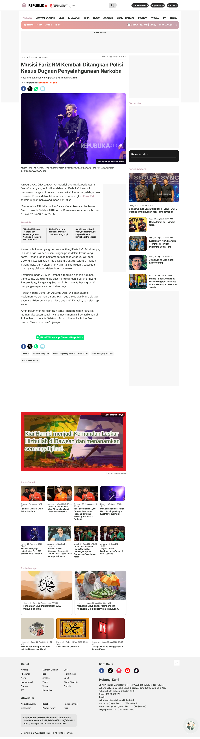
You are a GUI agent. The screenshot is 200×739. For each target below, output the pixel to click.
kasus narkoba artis (30, 360)
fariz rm (25, 353)
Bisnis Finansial (125, 18)
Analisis (46, 678)
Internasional (27, 682)
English (67, 686)
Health (39, 24)
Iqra (44, 674)
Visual (45, 686)
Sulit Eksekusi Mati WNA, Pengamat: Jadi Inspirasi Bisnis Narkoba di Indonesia (85, 233)
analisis (108, 18)
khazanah (74, 18)
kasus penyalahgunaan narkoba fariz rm (70, 353)
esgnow (142, 18)
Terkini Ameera (137, 168)
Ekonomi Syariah (45, 18)
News (23, 678)
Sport (66, 678)
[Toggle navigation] (24, 5)
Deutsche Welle (140, 5)
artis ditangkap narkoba (102, 353)
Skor (66, 669)
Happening (28, 24)
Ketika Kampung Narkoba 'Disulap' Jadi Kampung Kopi (58, 232)
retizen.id (172, 5)
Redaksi (46, 704)
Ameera (32, 57)
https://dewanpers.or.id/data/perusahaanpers (44, 723)
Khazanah (25, 674)
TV (164, 18)
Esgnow (25, 686)
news (96, 18)
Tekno (58, 24)
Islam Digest (69, 674)
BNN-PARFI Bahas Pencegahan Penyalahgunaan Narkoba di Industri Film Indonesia (32, 234)
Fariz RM (88, 196)
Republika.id (158, 5)
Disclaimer (26, 708)
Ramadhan (47, 690)
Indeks (173, 18)
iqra (86, 18)
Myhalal (48, 24)
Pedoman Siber (71, 704)
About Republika (28, 704)
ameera (27, 18)
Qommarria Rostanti (47, 82)
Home (23, 57)
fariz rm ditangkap (41, 353)
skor (61, 18)
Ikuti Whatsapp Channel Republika (62, 337)
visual (155, 18)
